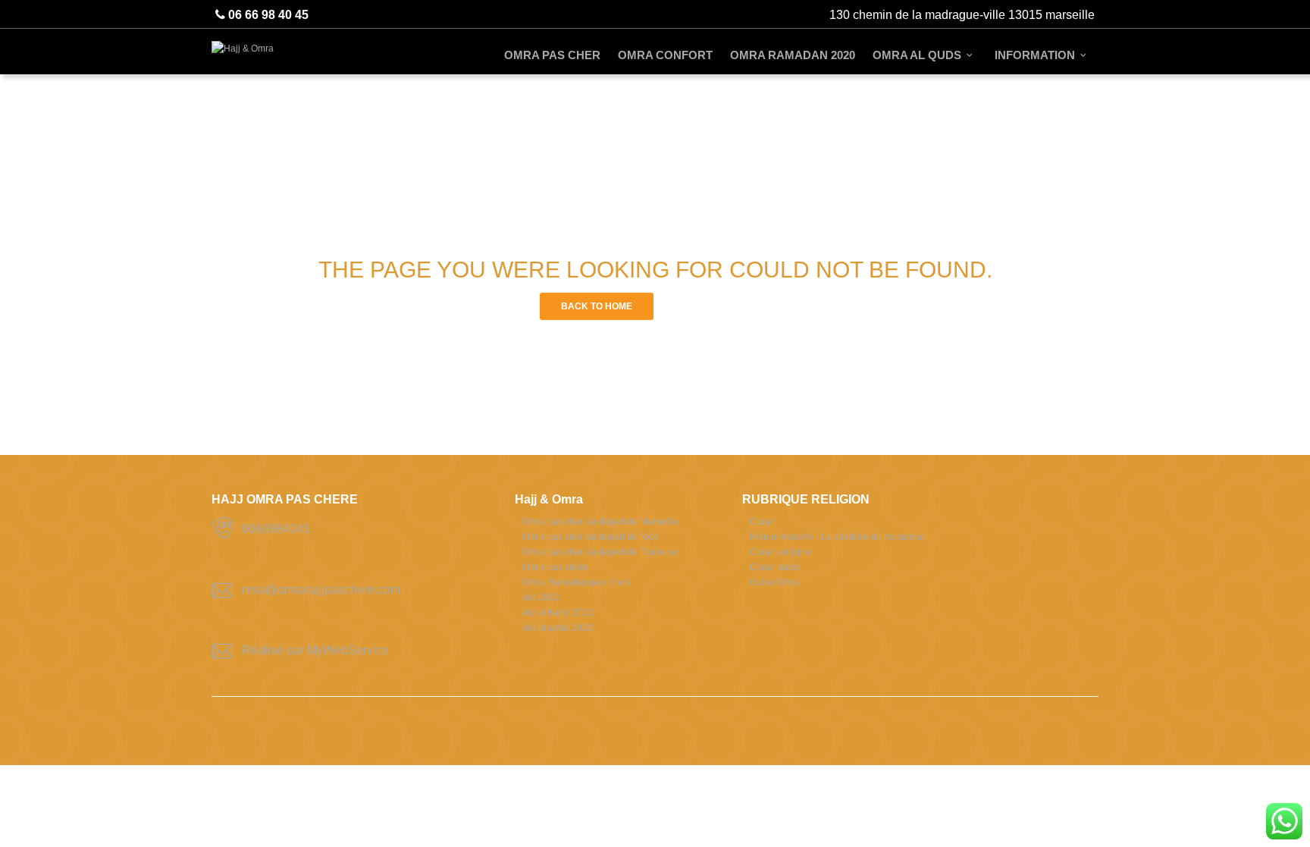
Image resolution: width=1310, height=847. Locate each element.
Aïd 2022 (540, 597)
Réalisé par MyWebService (315, 650)
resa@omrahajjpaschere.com (321, 589)
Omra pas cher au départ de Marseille (600, 521)
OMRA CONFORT (665, 55)
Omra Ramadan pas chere (576, 582)
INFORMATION (1035, 55)
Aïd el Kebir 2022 (558, 612)
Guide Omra (775, 582)
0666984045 (276, 528)
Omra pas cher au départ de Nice (590, 537)
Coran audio (775, 567)
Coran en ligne (780, 552)
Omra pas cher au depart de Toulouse (600, 552)
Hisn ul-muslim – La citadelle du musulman (838, 537)
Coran (763, 521)
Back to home (596, 306)
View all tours (713, 306)
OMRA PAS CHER (552, 55)
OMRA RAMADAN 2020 (792, 55)
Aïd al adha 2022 (557, 628)
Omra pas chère (555, 567)
